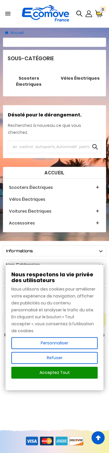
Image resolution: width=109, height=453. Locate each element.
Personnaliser (54, 343)
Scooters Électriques (29, 81)
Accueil (54, 173)
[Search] (95, 147)
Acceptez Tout (55, 372)
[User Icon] (88, 13)
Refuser (54, 358)
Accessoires (22, 223)
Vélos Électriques (80, 78)
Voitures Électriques (30, 211)
